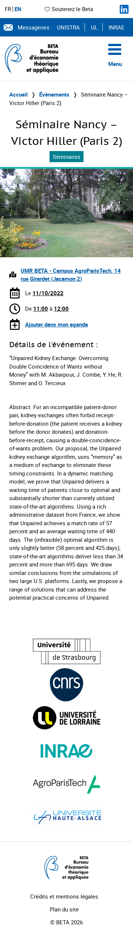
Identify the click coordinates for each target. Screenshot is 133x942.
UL (94, 27)
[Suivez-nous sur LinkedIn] (124, 9)
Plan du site (64, 909)
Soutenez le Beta (72, 9)
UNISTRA (68, 27)
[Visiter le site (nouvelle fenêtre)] (66, 651)
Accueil (18, 94)
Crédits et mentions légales (64, 896)
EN (17, 9)
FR (8, 9)
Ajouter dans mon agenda (56, 324)
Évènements (54, 94)
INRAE (117, 27)
